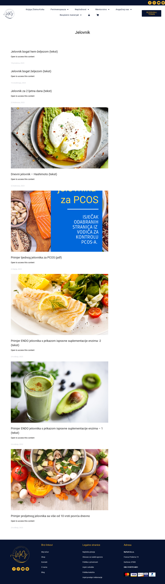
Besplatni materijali (69, 15)
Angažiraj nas (122, 9)
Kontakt (44, 562)
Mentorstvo (101, 9)
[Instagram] (154, 3)
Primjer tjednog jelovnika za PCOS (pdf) (36, 257)
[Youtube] (159, 3)
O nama (44, 567)
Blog (43, 572)
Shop (43, 557)
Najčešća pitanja (88, 552)
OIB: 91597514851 (131, 567)
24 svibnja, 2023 (17, 357)
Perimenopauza (58, 9)
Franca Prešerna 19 (131, 557)
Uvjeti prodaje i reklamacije (92, 577)
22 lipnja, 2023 (16, 269)
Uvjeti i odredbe (88, 567)
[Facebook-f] (150, 3)
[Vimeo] (163, 3)
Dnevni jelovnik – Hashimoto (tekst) (34, 174)
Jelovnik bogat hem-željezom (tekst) (34, 51)
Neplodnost (80, 9)
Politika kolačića (88, 572)
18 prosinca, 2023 (17, 63)
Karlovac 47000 (130, 562)
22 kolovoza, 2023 (18, 102)
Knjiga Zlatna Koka (35, 9)
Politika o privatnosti (90, 562)
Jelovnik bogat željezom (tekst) (31, 71)
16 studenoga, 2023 (18, 83)
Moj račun (45, 552)
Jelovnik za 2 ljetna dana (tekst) (31, 91)
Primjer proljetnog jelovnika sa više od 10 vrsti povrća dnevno (50, 516)
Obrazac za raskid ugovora (92, 557)
